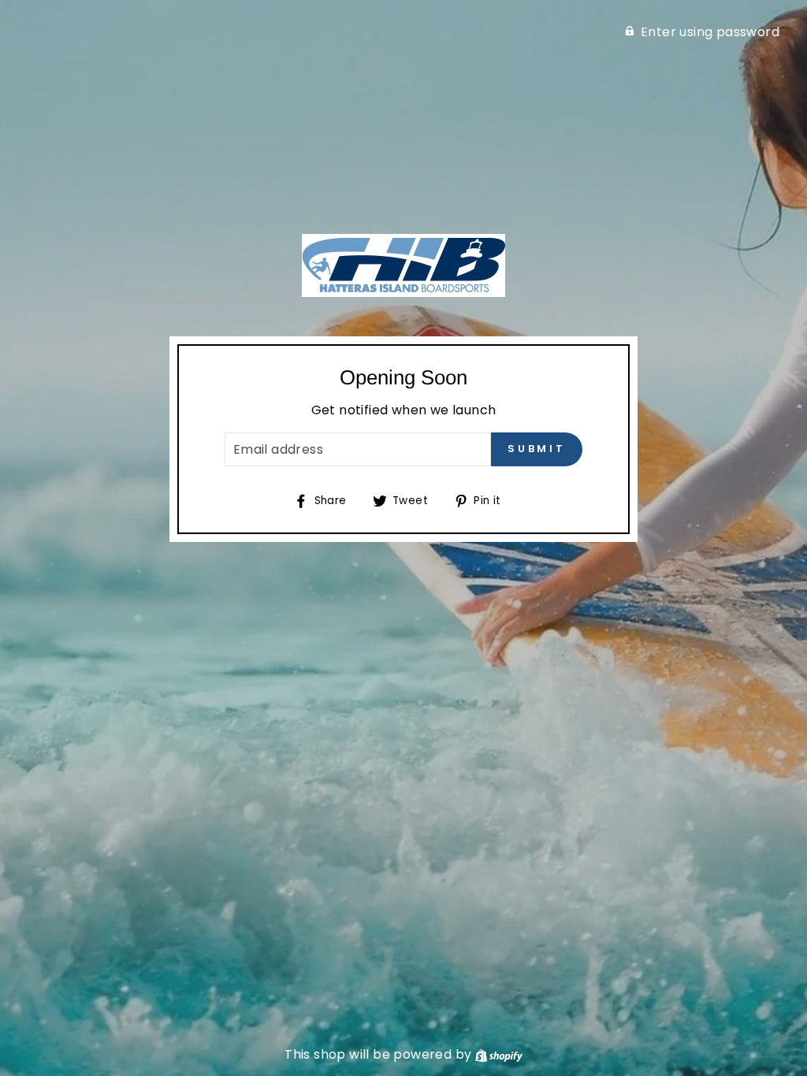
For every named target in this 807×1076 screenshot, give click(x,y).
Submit (537, 448)
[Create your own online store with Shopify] (499, 1054)
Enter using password (710, 32)
